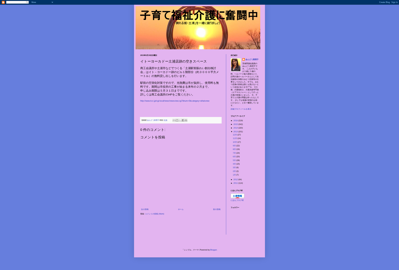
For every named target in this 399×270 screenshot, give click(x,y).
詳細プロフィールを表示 (241, 109)
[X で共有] (180, 120)
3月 (234, 167)
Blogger (213, 250)
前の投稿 (217, 209)
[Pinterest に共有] (185, 120)
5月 (234, 160)
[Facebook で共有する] (183, 120)
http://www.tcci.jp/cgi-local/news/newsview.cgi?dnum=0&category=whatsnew (174, 101)
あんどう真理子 (252, 59)
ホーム (181, 209)
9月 (234, 146)
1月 (234, 175)
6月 (234, 157)
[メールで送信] (174, 120)
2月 (234, 171)
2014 (235, 128)
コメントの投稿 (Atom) (154, 214)
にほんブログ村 (237, 200)
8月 (234, 149)
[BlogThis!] (177, 120)
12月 (235, 135)
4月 (234, 164)
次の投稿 (145, 209)
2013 (235, 132)
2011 (235, 183)
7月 (234, 153)
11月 (235, 138)
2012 (235, 179)
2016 (235, 120)
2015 (235, 124)
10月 (235, 142)
